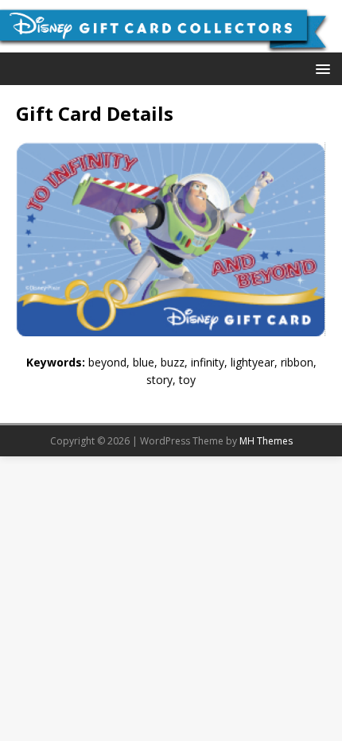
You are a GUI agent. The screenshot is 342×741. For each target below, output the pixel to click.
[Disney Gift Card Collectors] (171, 43)
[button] (320, 68)
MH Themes (266, 441)
